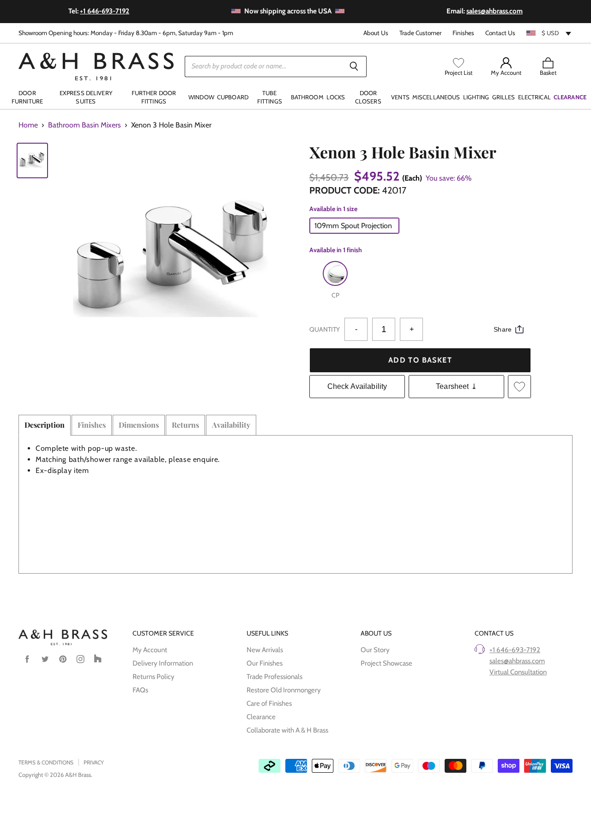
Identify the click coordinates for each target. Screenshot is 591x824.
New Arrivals (265, 650)
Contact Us (500, 33)
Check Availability (357, 386)
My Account (150, 650)
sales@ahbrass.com (517, 661)
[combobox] (549, 32)
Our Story (375, 650)
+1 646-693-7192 (514, 650)
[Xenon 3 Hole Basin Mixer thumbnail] (32, 160)
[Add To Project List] (519, 386)
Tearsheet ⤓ (456, 386)
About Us (375, 33)
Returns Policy (154, 677)
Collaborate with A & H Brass (287, 730)
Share (503, 329)
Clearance (261, 717)
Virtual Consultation (518, 672)
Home (28, 125)
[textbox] (549, 32)
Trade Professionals (274, 677)
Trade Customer (420, 33)
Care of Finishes (269, 703)
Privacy (94, 762)
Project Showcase (386, 663)
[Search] (354, 66)
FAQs (140, 690)
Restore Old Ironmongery (284, 690)
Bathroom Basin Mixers (84, 125)
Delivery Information (163, 663)
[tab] (44, 425)
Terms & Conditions (45, 762)
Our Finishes (265, 663)
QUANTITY (324, 329)
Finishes (463, 33)
